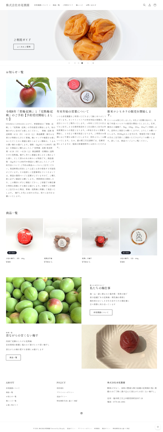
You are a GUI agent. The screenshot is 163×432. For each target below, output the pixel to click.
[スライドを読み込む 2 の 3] (78, 63)
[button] (42, 5)
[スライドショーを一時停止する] (94, 63)
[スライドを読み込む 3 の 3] (82, 63)
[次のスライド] (88, 63)
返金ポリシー (62, 396)
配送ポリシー (106, 428)
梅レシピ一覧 (11, 401)
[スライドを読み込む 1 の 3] (75, 63)
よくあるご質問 (16, 46)
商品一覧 (13, 357)
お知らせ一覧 (11, 396)
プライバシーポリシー (65, 392)
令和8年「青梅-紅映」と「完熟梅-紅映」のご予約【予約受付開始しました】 (29, 115)
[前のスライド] (69, 63)
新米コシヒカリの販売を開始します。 (129, 113)
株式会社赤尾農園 (44, 428)
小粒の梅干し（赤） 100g (15, 258)
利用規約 (60, 388)
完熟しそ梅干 (87, 258)
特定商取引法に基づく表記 (67, 401)
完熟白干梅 (48, 258)
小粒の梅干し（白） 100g (129, 258)
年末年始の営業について (73, 111)
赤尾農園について (101, 312)
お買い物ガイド (12, 405)
